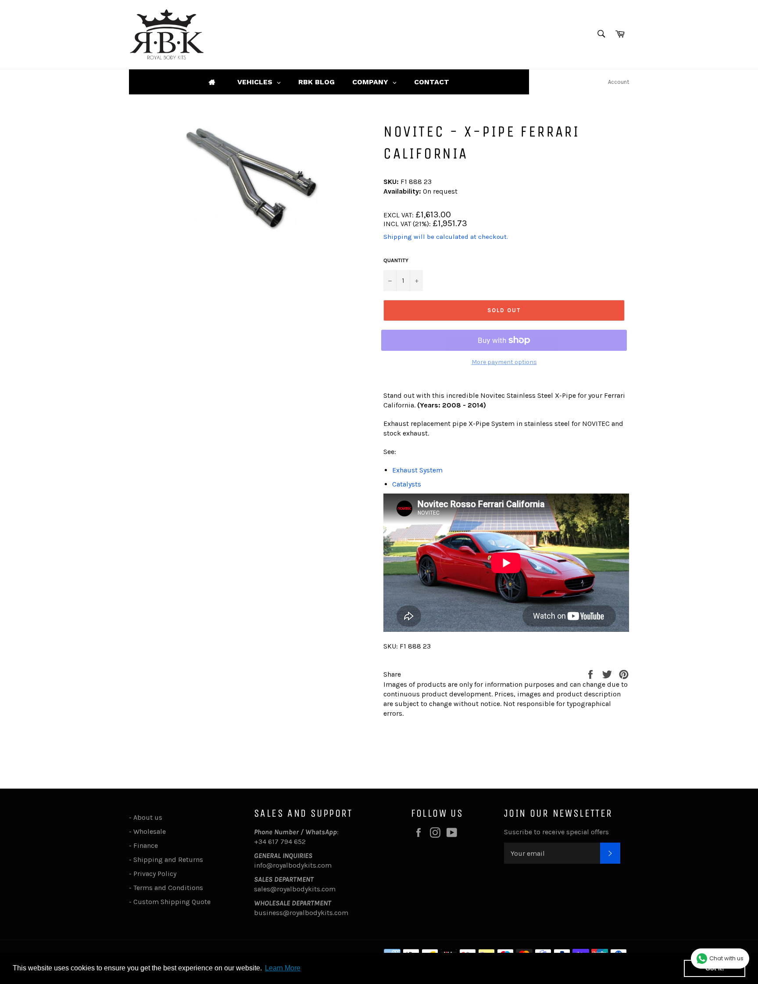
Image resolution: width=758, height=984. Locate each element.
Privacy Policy (154, 873)
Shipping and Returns (168, 859)
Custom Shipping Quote (172, 901)
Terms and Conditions (168, 887)
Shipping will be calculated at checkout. (445, 237)
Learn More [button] (282, 968)
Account (618, 82)
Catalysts (406, 484)
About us (147, 817)
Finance (145, 845)
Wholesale (151, 831)
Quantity (395, 260)
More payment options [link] (504, 362)
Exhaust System (417, 470)
